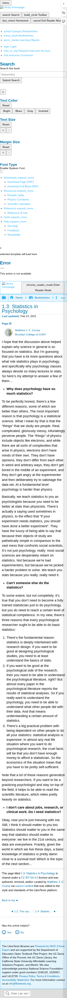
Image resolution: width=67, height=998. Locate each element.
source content (24, 885)
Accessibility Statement (15, 979)
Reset (5, 105)
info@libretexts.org (19, 983)
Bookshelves (42, 297)
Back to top (8, 900)
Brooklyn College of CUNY (30, 334)
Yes (9, 932)
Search (7, 994)
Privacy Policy (27, 976)
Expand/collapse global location (63, 296)
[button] (13, 230)
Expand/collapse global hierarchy (6, 297)
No (22, 932)
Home (19, 297)
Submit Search (11, 80)
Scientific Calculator (19, 203)
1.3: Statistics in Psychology (38, 873)
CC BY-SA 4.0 (29, 877)
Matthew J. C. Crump (27, 330)
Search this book (10, 68)
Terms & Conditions (48, 976)
